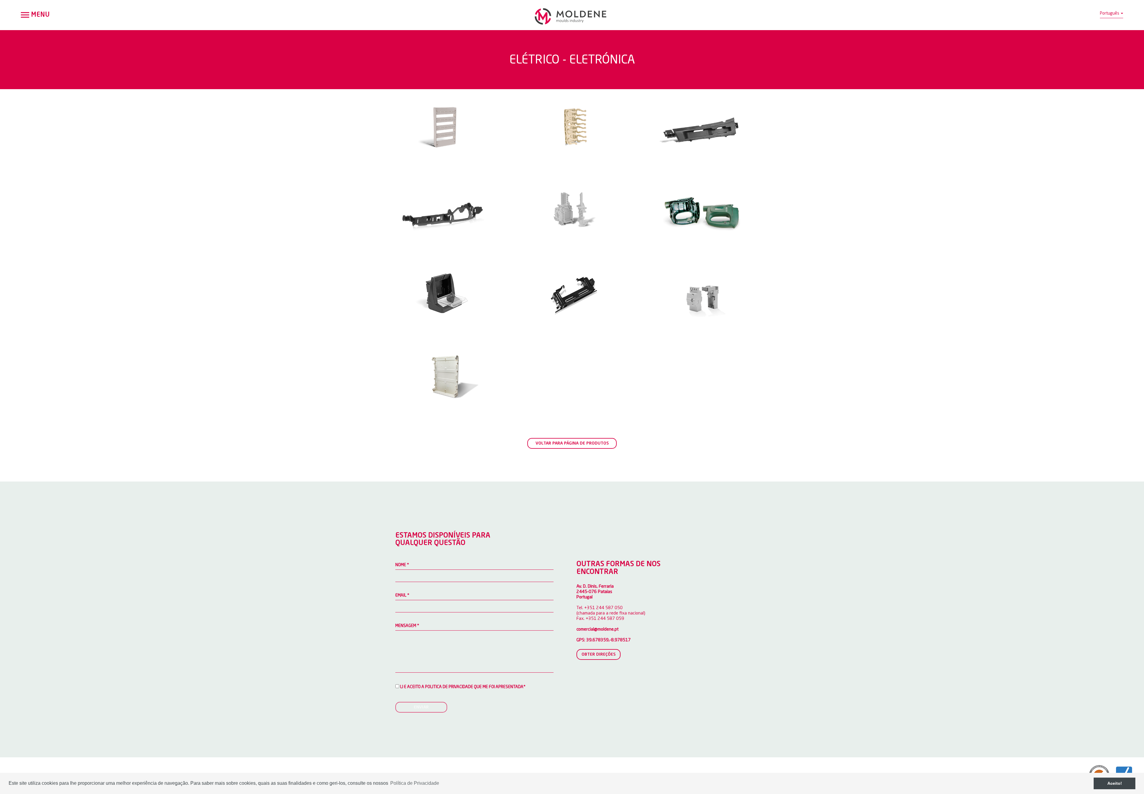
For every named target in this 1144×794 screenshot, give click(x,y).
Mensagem (407, 626)
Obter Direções (598, 654)
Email (402, 595)
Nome (402, 565)
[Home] (572, 17)
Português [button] (1110, 13)
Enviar (421, 707)
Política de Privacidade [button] (414, 783)
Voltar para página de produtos (572, 443)
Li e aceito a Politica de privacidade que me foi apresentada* (462, 687)
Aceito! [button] (1114, 783)
